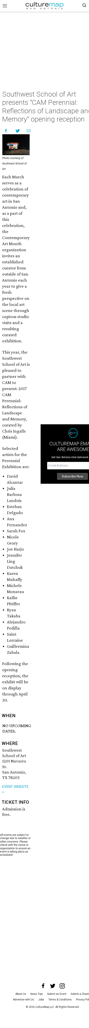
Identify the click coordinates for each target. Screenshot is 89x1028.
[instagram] (62, 986)
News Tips (36, 993)
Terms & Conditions (60, 999)
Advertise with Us (23, 999)
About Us (20, 993)
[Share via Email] (28, 130)
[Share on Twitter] (18, 130)
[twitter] (52, 986)
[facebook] (43, 986)
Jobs (41, 999)
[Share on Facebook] (6, 130)
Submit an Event (56, 993)
